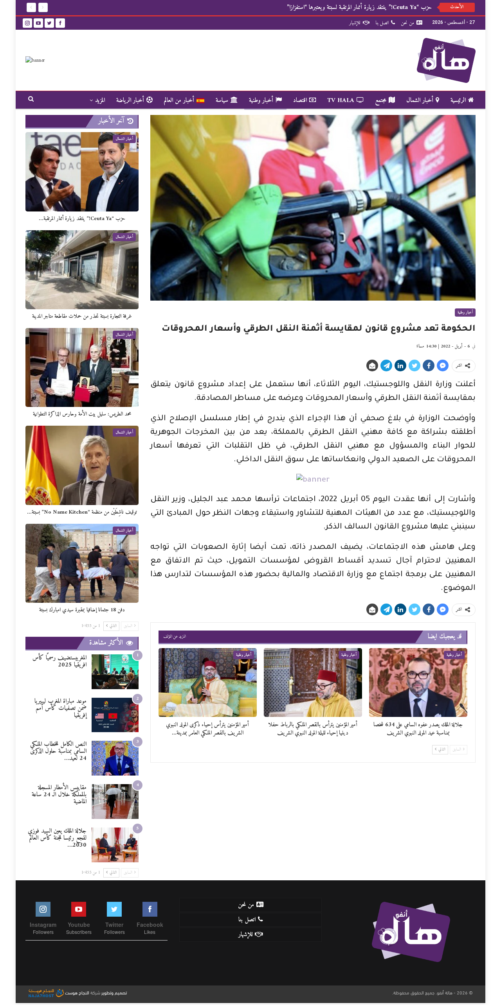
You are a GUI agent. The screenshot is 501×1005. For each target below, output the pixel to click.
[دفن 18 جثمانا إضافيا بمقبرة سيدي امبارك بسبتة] (82, 563)
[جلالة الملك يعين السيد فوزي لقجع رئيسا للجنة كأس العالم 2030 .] (115, 845)
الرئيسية (458, 100)
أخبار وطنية (261, 100)
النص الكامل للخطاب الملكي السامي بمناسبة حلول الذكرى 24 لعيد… (58, 751)
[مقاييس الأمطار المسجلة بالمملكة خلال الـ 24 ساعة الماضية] (115, 801)
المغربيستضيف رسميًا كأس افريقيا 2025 (59, 661)
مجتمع (380, 100)
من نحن (407, 22)
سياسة (222, 100)
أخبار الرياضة (130, 100)
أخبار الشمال (419, 100)
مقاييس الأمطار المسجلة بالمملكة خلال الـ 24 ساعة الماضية (59, 794)
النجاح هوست (76, 992)
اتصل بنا (382, 22)
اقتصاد (300, 100)
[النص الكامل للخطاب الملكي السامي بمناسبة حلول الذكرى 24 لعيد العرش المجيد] (115, 758)
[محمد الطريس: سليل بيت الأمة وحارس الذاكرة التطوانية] (82, 367)
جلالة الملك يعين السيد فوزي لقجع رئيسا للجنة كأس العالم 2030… (57, 838)
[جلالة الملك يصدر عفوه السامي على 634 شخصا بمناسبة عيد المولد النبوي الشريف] (418, 682)
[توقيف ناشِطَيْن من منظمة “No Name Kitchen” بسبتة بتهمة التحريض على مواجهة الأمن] (82, 465)
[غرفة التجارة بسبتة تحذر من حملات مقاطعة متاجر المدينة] (82, 269)
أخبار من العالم (179, 100)
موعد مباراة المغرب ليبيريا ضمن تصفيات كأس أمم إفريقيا (60, 708)
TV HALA (340, 100)
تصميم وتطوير (114, 992)
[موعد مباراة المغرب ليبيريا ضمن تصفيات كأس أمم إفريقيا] (115, 715)
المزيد (100, 100)
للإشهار (354, 22)
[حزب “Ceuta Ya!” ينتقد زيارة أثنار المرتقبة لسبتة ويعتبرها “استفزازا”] (82, 171)
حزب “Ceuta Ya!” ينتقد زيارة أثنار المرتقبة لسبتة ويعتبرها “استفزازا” (359, 7)
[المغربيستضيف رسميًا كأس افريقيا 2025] (115, 671)
